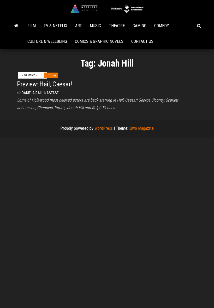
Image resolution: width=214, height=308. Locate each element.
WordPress (103, 128)
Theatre (117, 25)
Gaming (139, 25)
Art (78, 25)
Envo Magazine (141, 128)
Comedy (161, 25)
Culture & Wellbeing (47, 41)
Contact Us (142, 41)
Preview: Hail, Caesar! (44, 84)
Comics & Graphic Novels (99, 41)
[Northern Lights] (16, 26)
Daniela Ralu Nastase (40, 93)
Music (95, 25)
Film (31, 25)
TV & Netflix (55, 25)
